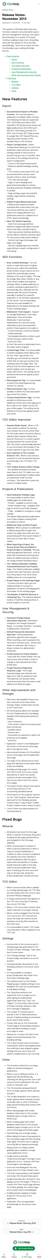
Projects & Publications (21, 69)
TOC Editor (16, 85)
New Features (13, 56)
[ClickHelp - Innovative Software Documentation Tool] (10, 4)
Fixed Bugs (11, 78)
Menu (4, 1257)
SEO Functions (17, 62)
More (39, 1257)
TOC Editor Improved (20, 66)
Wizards (14, 81)
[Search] (39, 4)
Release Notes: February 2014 (23, 1223)
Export (14, 59)
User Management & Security (24, 72)
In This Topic (27, 1257)
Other (14, 91)
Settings (15, 88)
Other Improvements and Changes (26, 75)
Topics (14, 1257)
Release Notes (7, 10)
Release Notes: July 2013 (20, 1232)
